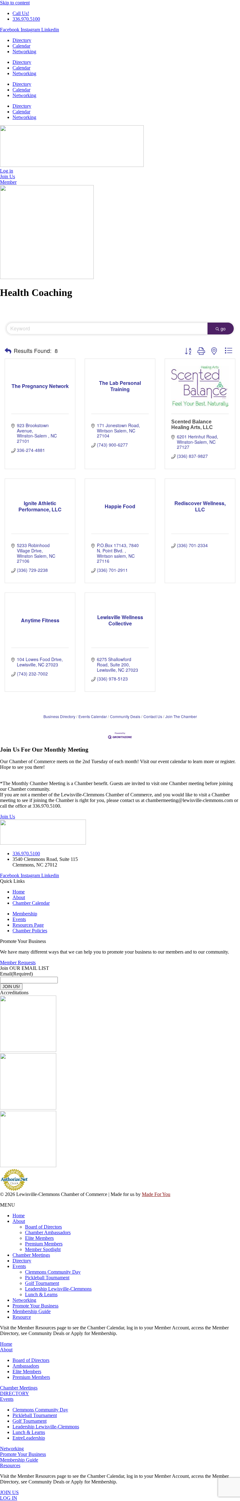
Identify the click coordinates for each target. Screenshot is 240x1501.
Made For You (156, 1194)
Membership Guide (31, 1311)
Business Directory (59, 716)
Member (8, 182)
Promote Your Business (35, 1305)
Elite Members (39, 1238)
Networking (24, 51)
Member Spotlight (43, 1249)
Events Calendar (92, 716)
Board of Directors (43, 1226)
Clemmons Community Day (53, 1272)
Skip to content (15, 2)
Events (19, 1266)
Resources (10, 1465)
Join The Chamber (181, 716)
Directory (21, 40)
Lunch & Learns (41, 1294)
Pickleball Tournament (47, 1277)
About (18, 1221)
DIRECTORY (14, 1393)
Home (18, 1215)
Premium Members (43, 1243)
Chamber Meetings (31, 1255)
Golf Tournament (42, 1283)
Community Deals (125, 716)
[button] (8, 351)
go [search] (223, 328)
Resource (21, 1317)
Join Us (7, 816)
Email (16, 973)
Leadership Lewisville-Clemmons (58, 1288)
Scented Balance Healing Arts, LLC (192, 424)
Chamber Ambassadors (48, 1232)
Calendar (21, 46)
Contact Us (152, 716)
